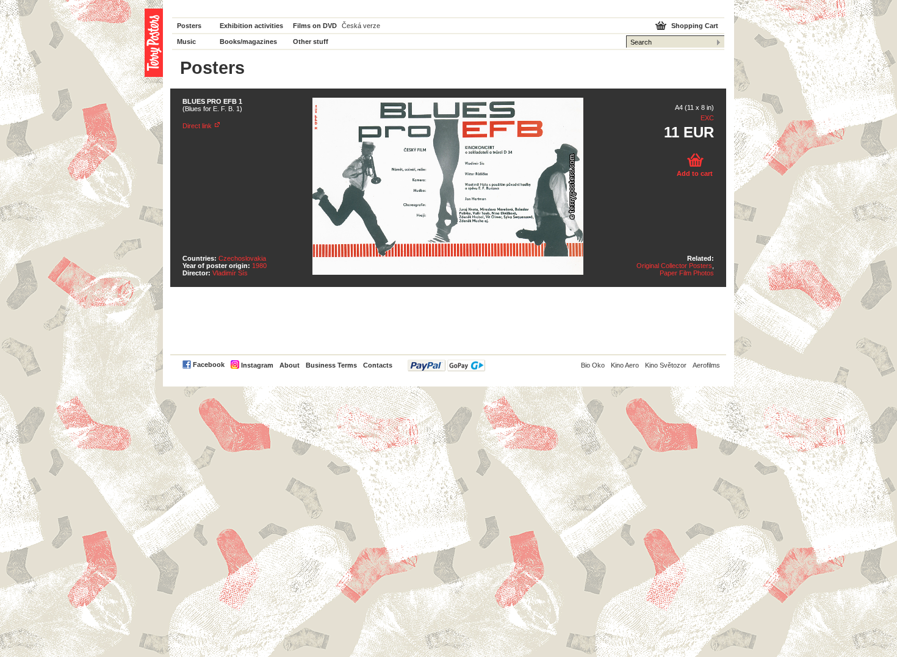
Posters (189, 25)
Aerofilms (706, 365)
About (289, 365)
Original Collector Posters (674, 265)
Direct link (197, 125)
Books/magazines (248, 41)
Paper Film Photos (687, 273)
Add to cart (695, 173)
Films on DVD (315, 25)
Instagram (257, 365)
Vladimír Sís (230, 273)
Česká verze (361, 25)
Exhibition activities (251, 25)
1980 (259, 265)
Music (186, 41)
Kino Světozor (665, 365)
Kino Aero (625, 365)
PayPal (446, 365)
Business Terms (331, 365)
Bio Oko (593, 365)
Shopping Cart (694, 25)
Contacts (377, 365)
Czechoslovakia (242, 258)
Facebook (209, 364)
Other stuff (310, 41)
